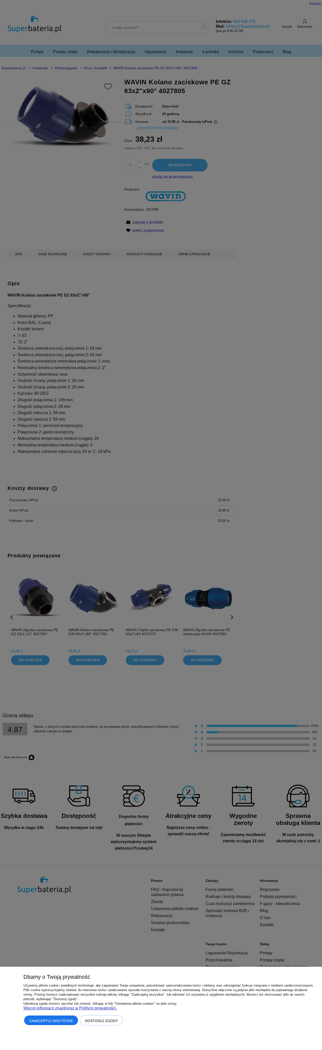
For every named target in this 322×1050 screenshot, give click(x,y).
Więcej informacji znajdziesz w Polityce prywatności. (70, 1008)
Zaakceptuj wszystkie (51, 1021)
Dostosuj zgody (101, 1021)
